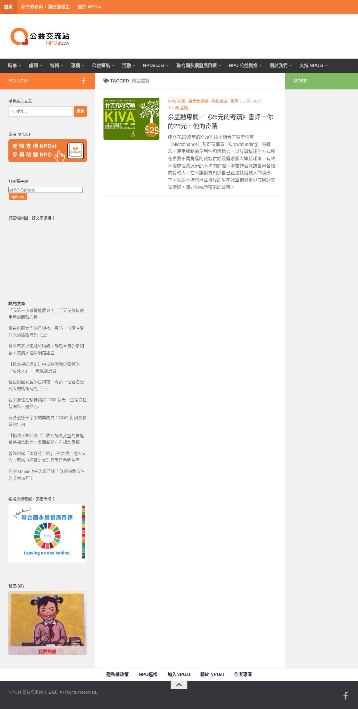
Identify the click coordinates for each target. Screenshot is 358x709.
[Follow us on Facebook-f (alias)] (83, 80)
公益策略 (101, 65)
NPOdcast (153, 65)
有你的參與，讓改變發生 (45, 6)
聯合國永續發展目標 (196, 65)
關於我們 (279, 65)
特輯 (54, 65)
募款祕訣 (219, 101)
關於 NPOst (90, 6)
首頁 (8, 6)
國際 (234, 101)
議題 (33, 65)
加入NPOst (179, 674)
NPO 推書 (176, 101)
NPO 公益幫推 (243, 65)
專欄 (75, 65)
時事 (12, 65)
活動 (126, 65)
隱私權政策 (117, 674)
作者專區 (243, 674)
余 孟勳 (181, 108)
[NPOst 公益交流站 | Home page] (40, 36)
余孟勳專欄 (198, 101)
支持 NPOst (311, 65)
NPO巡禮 (148, 674)
